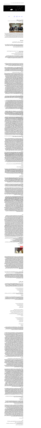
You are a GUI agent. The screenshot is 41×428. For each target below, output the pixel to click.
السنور (9, 16)
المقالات (19, 16)
